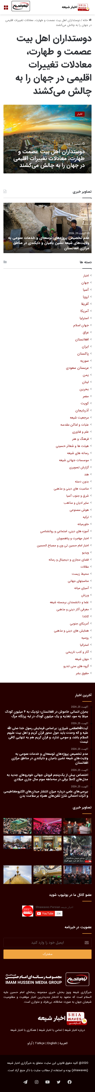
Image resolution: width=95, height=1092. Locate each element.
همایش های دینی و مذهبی (71, 630)
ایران (85, 346)
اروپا (86, 297)
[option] (47, 228)
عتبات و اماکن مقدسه (74, 424)
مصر (86, 396)
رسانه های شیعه (78, 453)
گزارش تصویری (79, 467)
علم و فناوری (80, 432)
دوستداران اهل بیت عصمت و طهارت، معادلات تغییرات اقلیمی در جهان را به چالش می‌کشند (49, 158)
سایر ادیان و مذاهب (76, 503)
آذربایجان (82, 410)
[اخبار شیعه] (73, 7)
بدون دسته (82, 481)
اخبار (86, 275)
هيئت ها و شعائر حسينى (72, 446)
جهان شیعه (82, 659)
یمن (86, 375)
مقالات (84, 566)
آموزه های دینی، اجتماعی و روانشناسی (64, 531)
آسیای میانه (81, 588)
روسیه (85, 637)
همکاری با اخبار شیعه (23, 1030)
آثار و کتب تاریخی (77, 652)
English (52, 1043)
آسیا (86, 289)
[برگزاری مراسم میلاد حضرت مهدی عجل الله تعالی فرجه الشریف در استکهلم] (47, 826)
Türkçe (40, 1043)
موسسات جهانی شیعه (74, 460)
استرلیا (84, 318)
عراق (86, 332)
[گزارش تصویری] (77, 850)
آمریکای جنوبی (79, 623)
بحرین (84, 389)
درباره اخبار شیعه (75, 1030)
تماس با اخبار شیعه (50, 1030)
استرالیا (84, 645)
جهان (85, 282)
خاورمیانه (83, 524)
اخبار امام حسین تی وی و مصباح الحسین (63, 545)
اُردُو (29, 1043)
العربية (63, 1043)
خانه (86, 20)
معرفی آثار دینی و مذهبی (72, 609)
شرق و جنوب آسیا (77, 495)
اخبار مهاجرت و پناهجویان (73, 538)
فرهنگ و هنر (80, 439)
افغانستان (82, 339)
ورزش (85, 595)
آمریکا (84, 311)
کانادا (86, 616)
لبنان (85, 382)
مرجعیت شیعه (79, 417)
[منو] (5, 9)
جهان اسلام (81, 325)
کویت (85, 403)
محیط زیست (80, 574)
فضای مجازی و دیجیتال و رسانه (69, 559)
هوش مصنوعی (79, 510)
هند (86, 474)
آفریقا (85, 304)
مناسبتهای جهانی (78, 581)
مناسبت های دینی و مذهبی (71, 488)
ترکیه (86, 517)
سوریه (84, 361)
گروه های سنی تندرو (76, 666)
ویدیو (85, 552)
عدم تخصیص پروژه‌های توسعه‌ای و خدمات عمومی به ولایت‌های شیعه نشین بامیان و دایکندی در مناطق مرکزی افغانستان (48, 243)
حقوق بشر (82, 673)
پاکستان (83, 353)
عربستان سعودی (77, 368)
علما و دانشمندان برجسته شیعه (69, 602)
